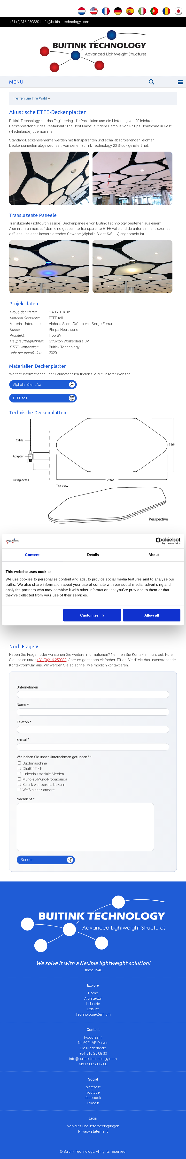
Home (93, 993)
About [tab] (153, 555)
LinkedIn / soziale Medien (43, 774)
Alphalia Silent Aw (27, 384)
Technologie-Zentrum (93, 1014)
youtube (93, 1092)
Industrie (93, 1004)
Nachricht (26, 799)
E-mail (23, 739)
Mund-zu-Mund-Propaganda (45, 779)
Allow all (151, 615)
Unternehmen (27, 687)
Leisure (93, 1009)
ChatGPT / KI (33, 768)
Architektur (93, 998)
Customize (89, 615)
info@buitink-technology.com (65, 22)
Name (23, 705)
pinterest (93, 1087)
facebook (93, 1098)
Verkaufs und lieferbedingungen (93, 1126)
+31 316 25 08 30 (93, 1053)
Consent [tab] (32, 555)
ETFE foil (20, 398)
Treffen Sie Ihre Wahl (31, 98)
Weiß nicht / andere (39, 790)
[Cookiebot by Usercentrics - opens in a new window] (159, 541)
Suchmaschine (35, 763)
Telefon (24, 722)
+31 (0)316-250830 (24, 22)
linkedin (93, 1103)
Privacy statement (93, 1131)
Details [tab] (93, 555)
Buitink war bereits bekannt (44, 784)
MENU (16, 82)
